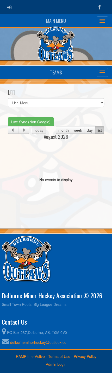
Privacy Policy (85, 356)
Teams (56, 72)
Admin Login (56, 364)
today (38, 130)
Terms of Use (59, 356)
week (77, 130)
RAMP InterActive (30, 356)
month (63, 130)
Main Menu (56, 20)
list (99, 130)
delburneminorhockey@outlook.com (40, 342)
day (90, 130)
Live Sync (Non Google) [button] (31, 121)
